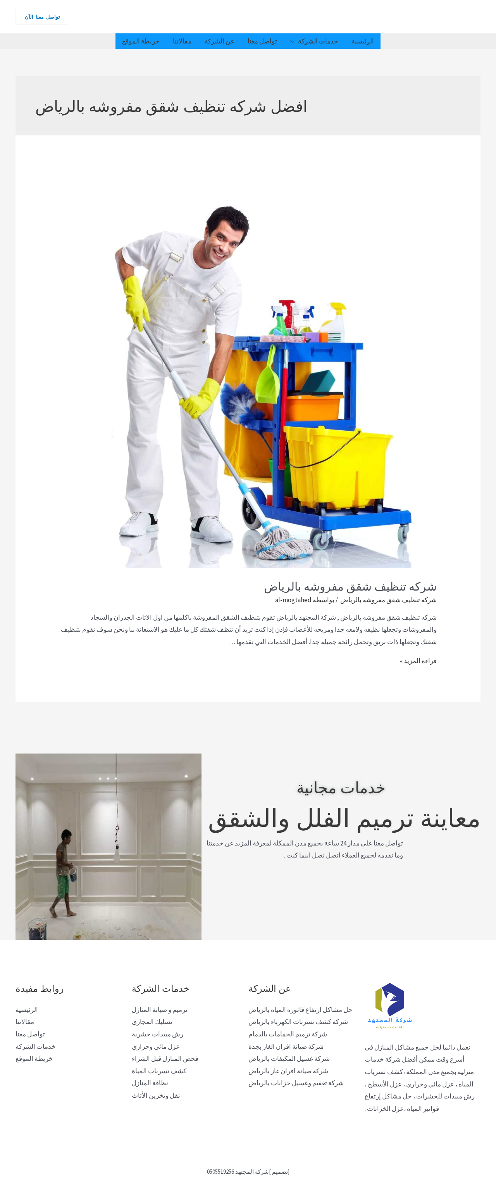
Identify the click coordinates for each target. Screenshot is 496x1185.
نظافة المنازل (150, 1083)
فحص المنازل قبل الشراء (165, 1058)
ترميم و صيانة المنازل (160, 1009)
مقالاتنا (182, 41)
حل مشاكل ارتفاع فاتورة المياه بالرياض (300, 1009)
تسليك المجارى (152, 1021)
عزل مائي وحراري (156, 1046)
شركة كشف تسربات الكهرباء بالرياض (298, 1021)
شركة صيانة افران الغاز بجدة (286, 1046)
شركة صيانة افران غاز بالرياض (288, 1071)
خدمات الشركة (318, 41)
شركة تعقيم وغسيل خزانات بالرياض (296, 1083)
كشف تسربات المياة (159, 1071)
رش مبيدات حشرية (157, 1034)
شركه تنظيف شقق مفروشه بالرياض (349, 585)
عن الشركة (219, 41)
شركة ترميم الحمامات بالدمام (287, 1034)
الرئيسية (362, 41)
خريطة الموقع (141, 41)
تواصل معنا (262, 41)
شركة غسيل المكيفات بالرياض (289, 1058)
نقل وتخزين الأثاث (156, 1095)
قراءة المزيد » (418, 661)
